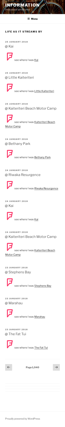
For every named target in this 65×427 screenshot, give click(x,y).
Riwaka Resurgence (46, 188)
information (22, 5)
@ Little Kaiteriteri (19, 77)
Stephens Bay (42, 285)
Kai (36, 60)
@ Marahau (14, 303)
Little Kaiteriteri (44, 91)
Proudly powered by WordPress (22, 418)
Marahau (39, 316)
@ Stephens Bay (18, 272)
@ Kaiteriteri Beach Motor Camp (31, 108)
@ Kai (9, 46)
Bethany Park (42, 157)
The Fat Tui (41, 347)
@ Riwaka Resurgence (23, 175)
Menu (34, 18)
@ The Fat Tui (15, 334)
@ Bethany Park (17, 144)
